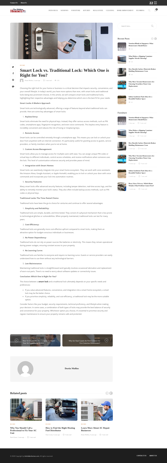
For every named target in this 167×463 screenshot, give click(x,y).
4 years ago (56, 434)
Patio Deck (53, 10)
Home (22, 65)
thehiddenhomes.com (31, 456)
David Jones (13, 437)
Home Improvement (125, 10)
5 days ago (132, 136)
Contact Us (14, 3)
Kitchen (86, 10)
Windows (64, 10)
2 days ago (132, 123)
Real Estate (98, 10)
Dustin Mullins (29, 80)
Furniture (75, 10)
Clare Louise (49, 434)
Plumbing (140, 10)
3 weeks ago (132, 176)
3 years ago (37, 80)
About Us (24, 3)
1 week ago (132, 148)
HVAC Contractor (31, 338)
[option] (26, 418)
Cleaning (110, 10)
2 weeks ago (132, 163)
